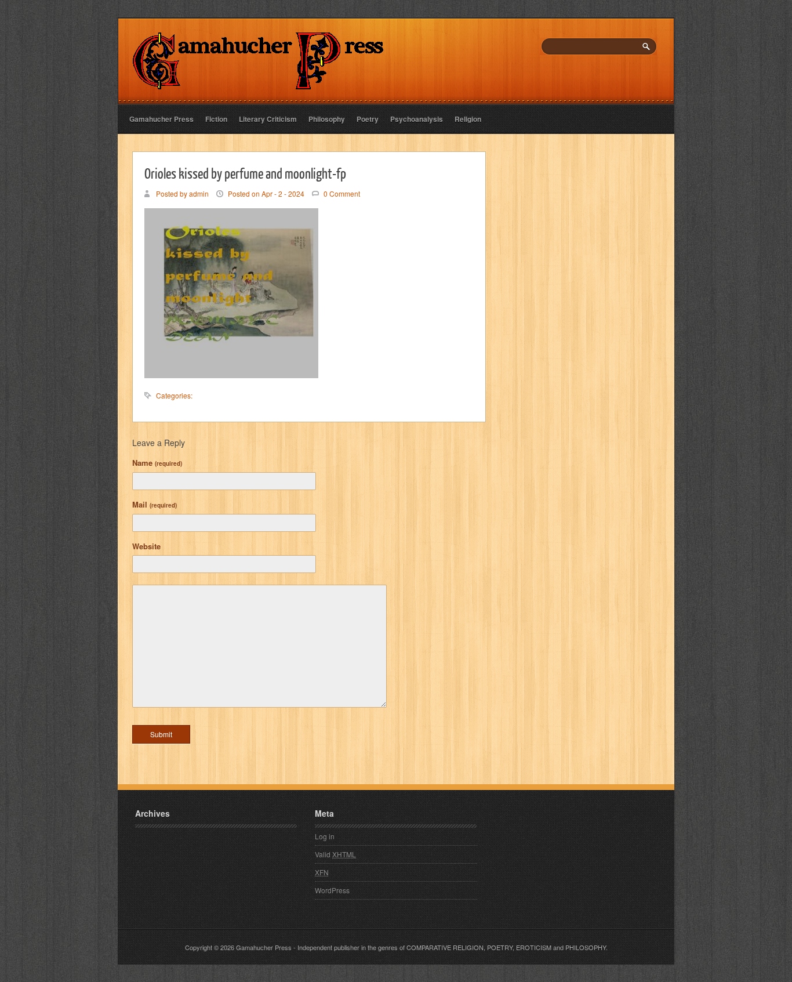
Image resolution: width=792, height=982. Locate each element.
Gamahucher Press (161, 119)
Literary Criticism (268, 119)
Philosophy (326, 119)
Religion (468, 119)
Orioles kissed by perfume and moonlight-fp (245, 173)
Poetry (368, 119)
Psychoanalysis (416, 119)
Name (157, 462)
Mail (154, 504)
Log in (325, 836)
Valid (335, 854)
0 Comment (342, 193)
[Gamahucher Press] (258, 81)
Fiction (216, 119)
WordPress (332, 890)
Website (146, 546)
